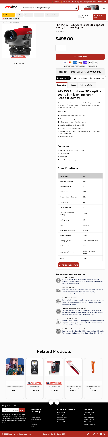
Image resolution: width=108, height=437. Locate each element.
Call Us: (54, 230)
